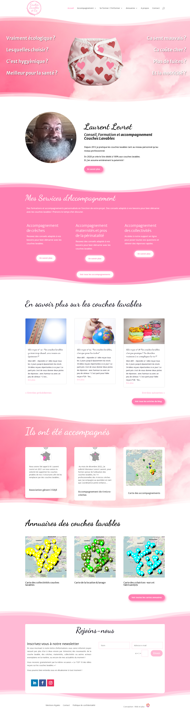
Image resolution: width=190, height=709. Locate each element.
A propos (145, 8)
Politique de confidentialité (84, 705)
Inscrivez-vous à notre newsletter (53, 644)
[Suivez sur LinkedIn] (34, 682)
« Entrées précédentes (38, 392)
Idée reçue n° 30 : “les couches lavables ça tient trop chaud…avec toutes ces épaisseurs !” (45, 353)
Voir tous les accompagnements (95, 274)
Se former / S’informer (110, 8)
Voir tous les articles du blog (148, 401)
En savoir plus (93, 169)
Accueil (71, 8)
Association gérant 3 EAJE (43, 489)
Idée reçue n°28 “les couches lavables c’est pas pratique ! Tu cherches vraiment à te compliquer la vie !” (143, 353)
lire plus (31, 380)
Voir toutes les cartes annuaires (147, 597)
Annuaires (130, 8)
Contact (156, 8)
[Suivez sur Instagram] (50, 682)
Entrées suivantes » (153, 392)
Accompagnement (85, 8)
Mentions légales (53, 705)
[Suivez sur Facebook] (42, 682)
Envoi (156, 653)
